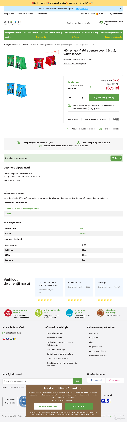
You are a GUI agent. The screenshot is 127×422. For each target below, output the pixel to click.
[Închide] (124, 3)
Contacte (42, 14)
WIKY (82, 228)
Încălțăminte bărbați (90, 32)
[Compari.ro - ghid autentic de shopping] (24, 401)
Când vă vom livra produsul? (75, 86)
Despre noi (9, 14)
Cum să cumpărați (55, 333)
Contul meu (117, 13)
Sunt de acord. (79, 406)
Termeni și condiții (26, 14)
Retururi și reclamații (56, 349)
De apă (33, 45)
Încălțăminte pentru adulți (111, 32)
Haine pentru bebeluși (53, 32)
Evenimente (41, 37)
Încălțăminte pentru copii (15, 32)
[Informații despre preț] (117, 84)
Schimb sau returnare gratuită (60, 354)
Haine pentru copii (35, 32)
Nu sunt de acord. (48, 406)
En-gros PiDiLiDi (95, 346)
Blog (91, 342)
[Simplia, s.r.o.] (119, 418)
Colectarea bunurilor (98, 355)
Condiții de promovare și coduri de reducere (62, 364)
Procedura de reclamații (57, 358)
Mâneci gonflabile (45, 45)
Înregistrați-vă (82, 8)
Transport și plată (54, 338)
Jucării (7, 37)
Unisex (83, 233)
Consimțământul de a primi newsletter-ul (18, 387)
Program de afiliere (97, 351)
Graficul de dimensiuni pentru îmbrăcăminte (60, 343)
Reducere (75, 37)
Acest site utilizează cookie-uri (63, 400)
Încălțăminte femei (72, 32)
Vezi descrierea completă (75, 64)
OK (77, 381)
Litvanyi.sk (109, 416)
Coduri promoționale (113, 37)
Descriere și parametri (14, 158)
